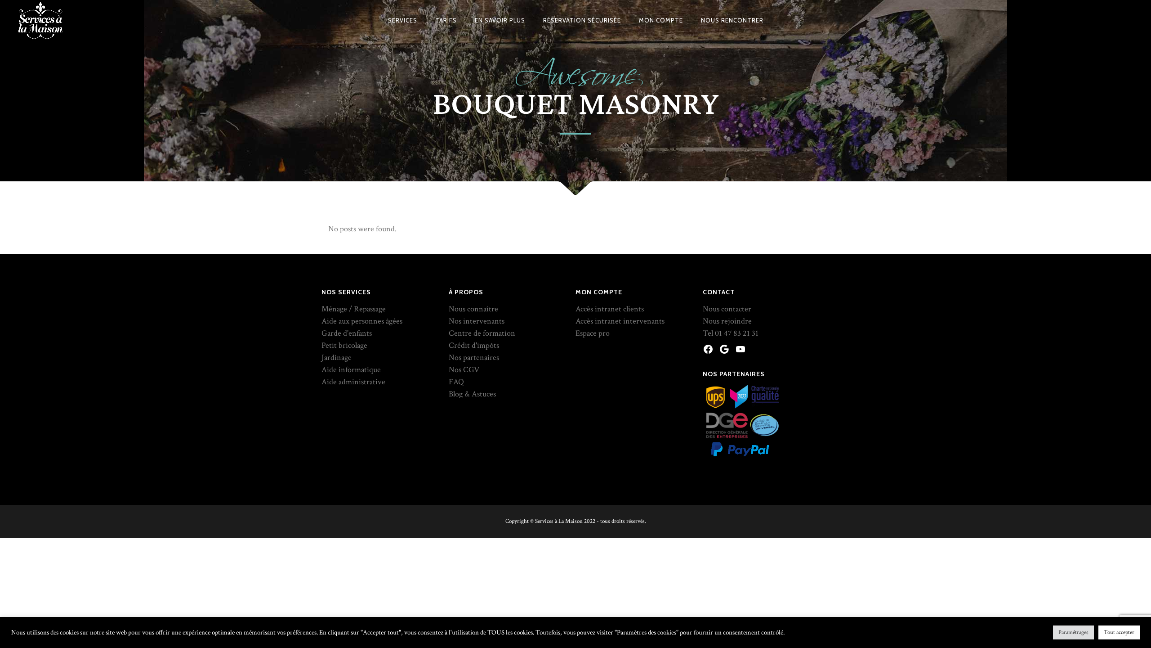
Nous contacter (727, 309)
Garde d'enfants (346, 333)
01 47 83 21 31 (736, 333)
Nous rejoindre (727, 321)
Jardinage (336, 357)
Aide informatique (351, 369)
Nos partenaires (474, 357)
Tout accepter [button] (1119, 632)
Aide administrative (353, 382)
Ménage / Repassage (353, 309)
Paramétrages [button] (1073, 632)
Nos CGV (464, 369)
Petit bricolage (344, 345)
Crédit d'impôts (474, 345)
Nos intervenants (476, 321)
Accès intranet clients (610, 309)
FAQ (456, 382)
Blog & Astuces (472, 394)
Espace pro (593, 333)
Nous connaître (473, 309)
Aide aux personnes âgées (361, 321)
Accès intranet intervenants (620, 321)
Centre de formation (482, 333)
